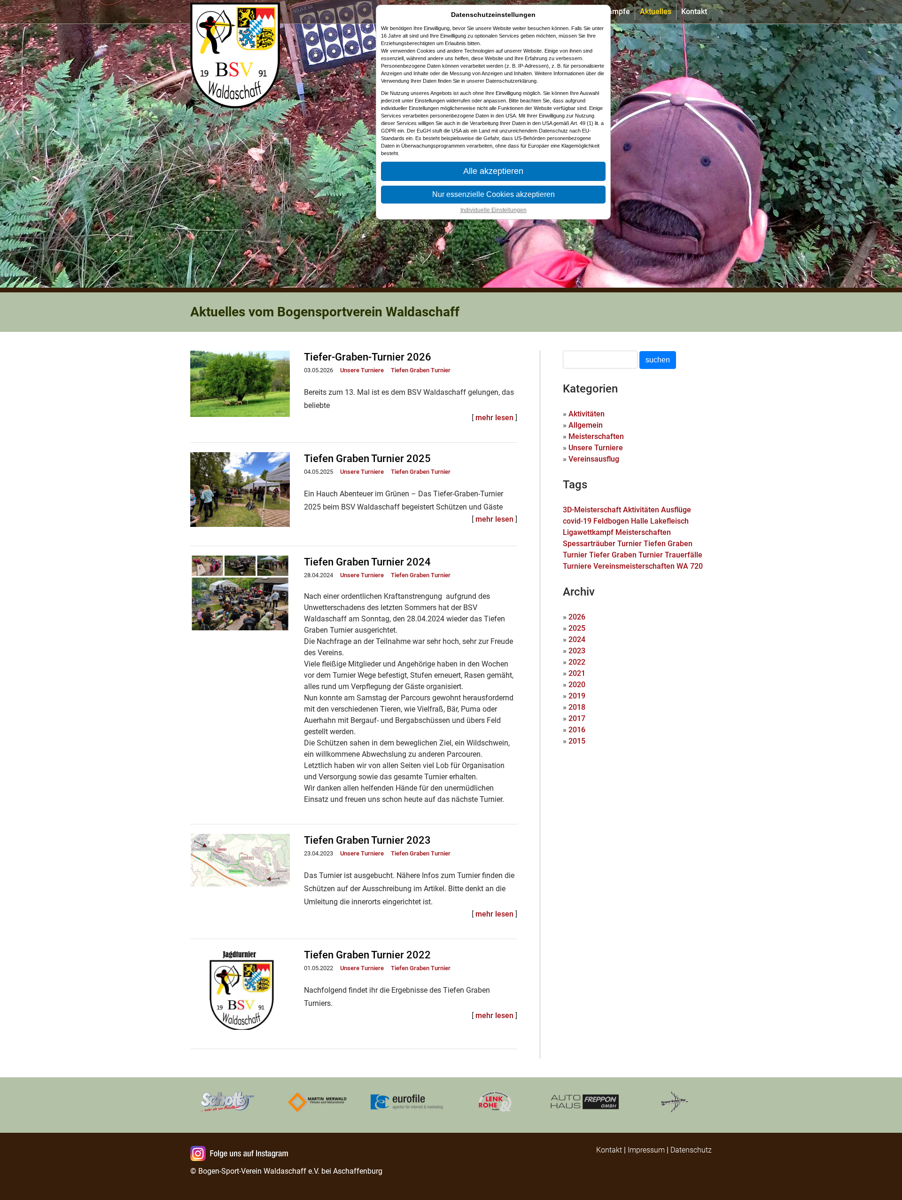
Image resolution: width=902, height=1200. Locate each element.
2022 (576, 662)
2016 (576, 729)
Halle (639, 521)
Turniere (577, 566)
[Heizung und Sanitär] (495, 1101)
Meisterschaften (596, 436)
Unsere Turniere (362, 370)
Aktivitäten (586, 413)
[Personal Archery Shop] (674, 1101)
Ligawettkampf (588, 532)
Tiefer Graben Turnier (626, 554)
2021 (576, 673)
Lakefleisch (669, 521)
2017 (576, 718)
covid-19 (577, 521)
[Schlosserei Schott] (227, 1101)
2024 (576, 639)
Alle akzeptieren (493, 171)
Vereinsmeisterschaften (634, 566)
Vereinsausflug (593, 459)
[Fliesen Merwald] (317, 1101)
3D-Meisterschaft (592, 509)
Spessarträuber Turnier (602, 543)
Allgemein (585, 425)
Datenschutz (691, 1149)
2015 (576, 741)
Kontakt (694, 11)
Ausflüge (676, 509)
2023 (576, 650)
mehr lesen (494, 417)
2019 (576, 695)
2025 (576, 628)
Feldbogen (611, 521)
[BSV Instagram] (241, 1154)
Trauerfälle (683, 554)
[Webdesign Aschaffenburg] (406, 1101)
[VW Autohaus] (584, 1101)
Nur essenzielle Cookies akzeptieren (493, 194)
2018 (576, 707)
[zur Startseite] (237, 12)
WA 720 (689, 566)
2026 (576, 616)
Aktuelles (655, 11)
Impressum (646, 1149)
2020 (576, 684)
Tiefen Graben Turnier (421, 370)
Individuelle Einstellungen (493, 210)
